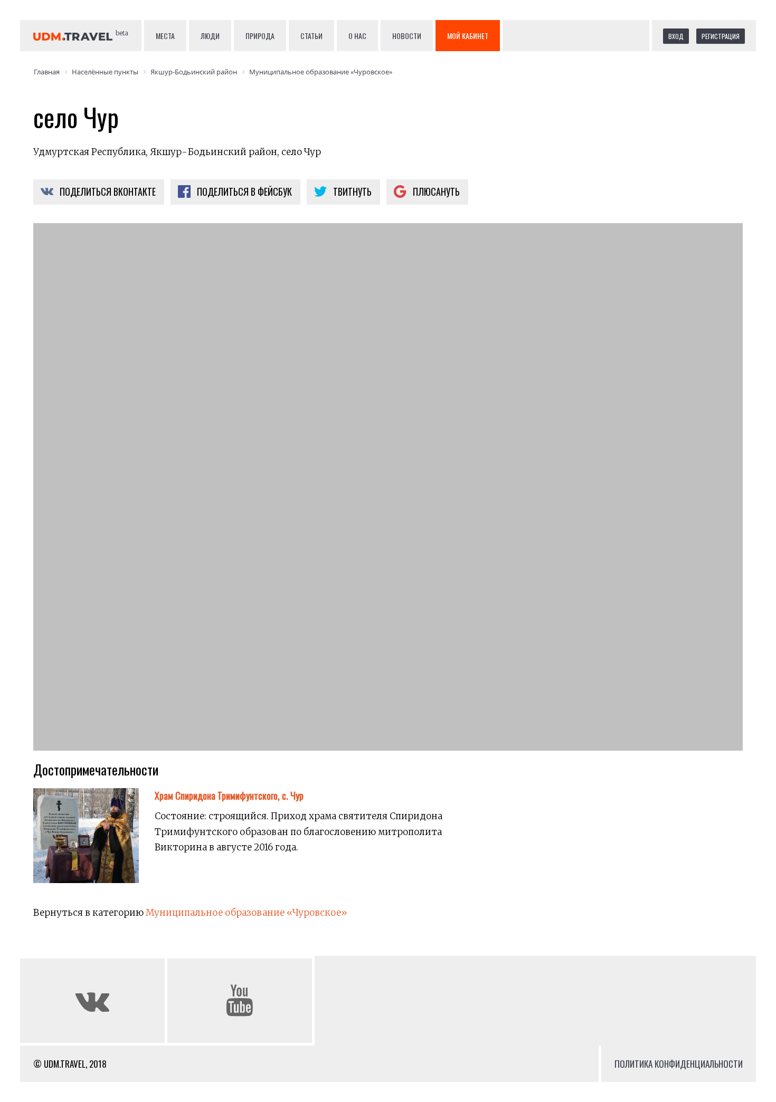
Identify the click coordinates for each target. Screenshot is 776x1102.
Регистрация (721, 36)
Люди (210, 35)
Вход (676, 36)
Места (165, 35)
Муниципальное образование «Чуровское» (246, 912)
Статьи (311, 35)
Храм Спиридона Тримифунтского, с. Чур (229, 795)
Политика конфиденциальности (678, 1063)
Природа (260, 35)
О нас (357, 35)
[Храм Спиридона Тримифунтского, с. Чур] (94, 842)
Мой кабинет (467, 35)
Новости (406, 35)
